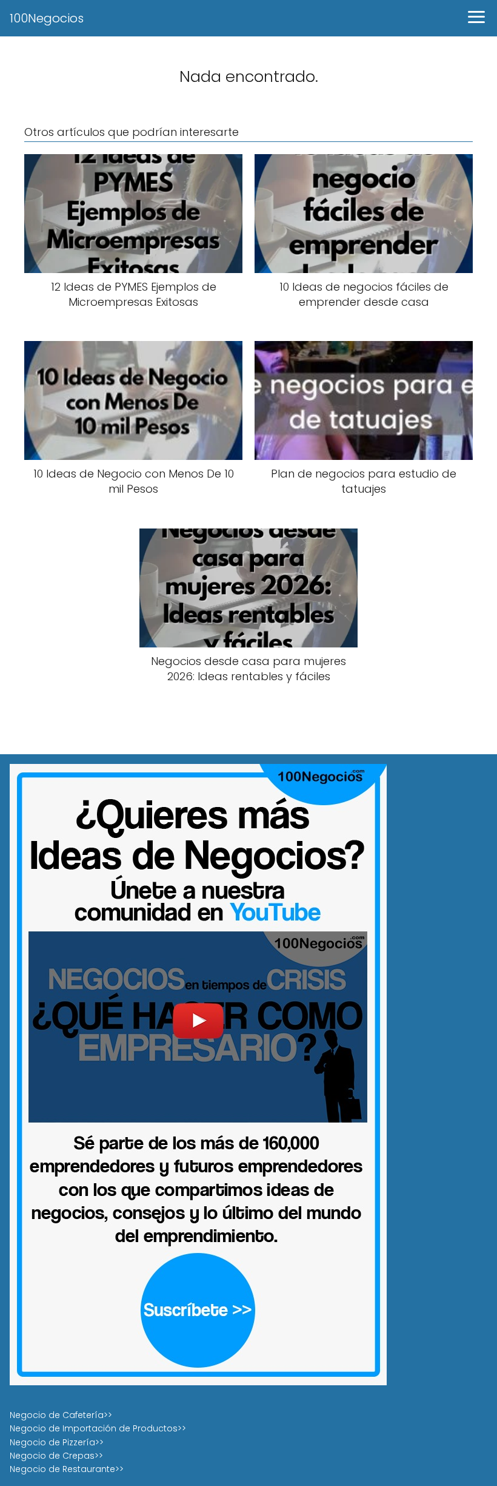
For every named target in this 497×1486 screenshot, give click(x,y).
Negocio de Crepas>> (56, 1456)
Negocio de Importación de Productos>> (98, 1428)
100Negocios (47, 18)
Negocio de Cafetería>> (61, 1415)
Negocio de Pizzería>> (57, 1442)
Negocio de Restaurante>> (67, 1469)
